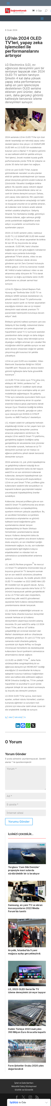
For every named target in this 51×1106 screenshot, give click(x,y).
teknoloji (18, 717)
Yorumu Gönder (19, 821)
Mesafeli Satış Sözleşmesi (24, 1086)
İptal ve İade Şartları (23, 1083)
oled (11, 717)
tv (25, 717)
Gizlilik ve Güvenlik (24, 1089)
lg (6, 717)
